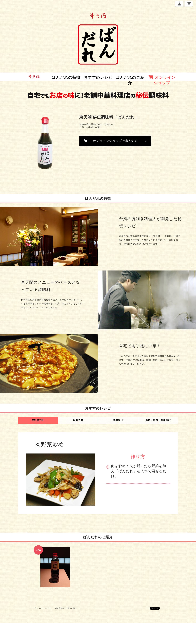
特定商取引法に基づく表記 (65, 608)
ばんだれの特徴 (66, 77)
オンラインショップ (165, 80)
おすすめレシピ (98, 77)
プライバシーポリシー (42, 608)
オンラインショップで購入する (115, 141)
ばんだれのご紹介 (130, 80)
